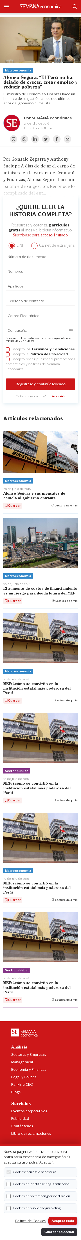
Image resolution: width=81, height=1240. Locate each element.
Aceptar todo (63, 1221)
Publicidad (20, 1118)
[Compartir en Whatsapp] (24, 139)
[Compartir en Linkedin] (35, 139)
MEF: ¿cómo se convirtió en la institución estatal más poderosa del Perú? (37, 688)
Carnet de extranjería (56, 246)
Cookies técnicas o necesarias (34, 1172)
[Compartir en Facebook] (57, 139)
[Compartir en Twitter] (46, 139)
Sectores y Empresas (28, 1054)
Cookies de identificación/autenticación (41, 1184)
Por (48, 118)
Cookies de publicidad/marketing (37, 1208)
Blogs (16, 1092)
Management (22, 1062)
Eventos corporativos (29, 1111)
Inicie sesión (56, 396)
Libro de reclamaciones (31, 1133)
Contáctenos (22, 1126)
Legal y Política (24, 1077)
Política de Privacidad (48, 354)
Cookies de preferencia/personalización (41, 1196)
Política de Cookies (30, 1221)
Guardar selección (59, 1232)
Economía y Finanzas (28, 1069)
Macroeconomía (18, 70)
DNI (19, 246)
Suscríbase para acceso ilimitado (40, 235)
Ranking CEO (22, 1084)
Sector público (17, 771)
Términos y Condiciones (53, 349)
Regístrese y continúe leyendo (40, 384)
